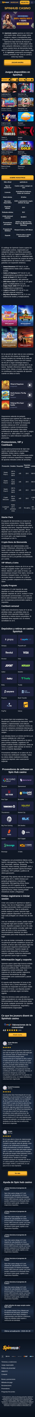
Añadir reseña (17, 1035)
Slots (28, 79)
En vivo (12, 79)
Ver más (17, 1173)
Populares (4, 79)
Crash (21, 79)
